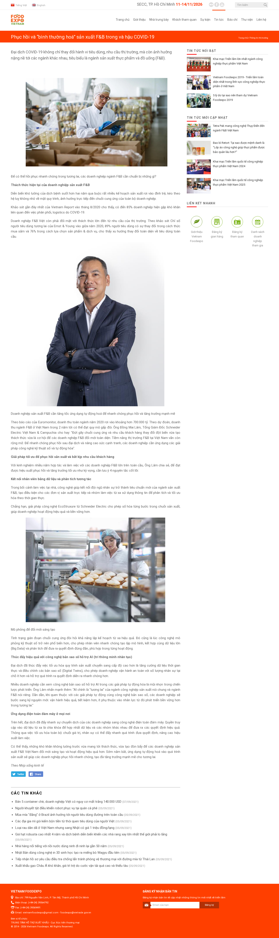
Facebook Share (36, 774)
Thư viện (247, 19)
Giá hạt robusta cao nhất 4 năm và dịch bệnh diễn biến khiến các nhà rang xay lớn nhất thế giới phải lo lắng (91, 834)
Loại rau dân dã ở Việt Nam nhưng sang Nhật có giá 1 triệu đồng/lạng (64, 828)
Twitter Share (18, 774)
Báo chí (232, 19)
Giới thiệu (139, 19)
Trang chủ (122, 19)
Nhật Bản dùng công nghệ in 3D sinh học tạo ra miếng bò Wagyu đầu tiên (67, 853)
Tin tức (219, 19)
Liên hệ (261, 19)
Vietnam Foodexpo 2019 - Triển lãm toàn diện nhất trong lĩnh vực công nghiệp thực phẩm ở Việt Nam (239, 82)
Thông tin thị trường (259, 38)
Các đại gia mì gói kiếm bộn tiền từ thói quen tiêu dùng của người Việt (64, 821)
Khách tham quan (184, 19)
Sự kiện (205, 19)
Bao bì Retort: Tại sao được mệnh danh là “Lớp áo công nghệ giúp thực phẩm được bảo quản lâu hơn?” (239, 147)
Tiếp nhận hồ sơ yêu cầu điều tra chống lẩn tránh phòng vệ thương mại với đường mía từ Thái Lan (85, 859)
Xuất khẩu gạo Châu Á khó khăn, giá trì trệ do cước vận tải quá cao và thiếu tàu (71, 866)
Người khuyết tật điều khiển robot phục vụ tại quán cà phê (56, 808)
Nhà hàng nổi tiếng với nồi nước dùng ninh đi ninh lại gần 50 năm (61, 846)
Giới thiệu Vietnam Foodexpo (196, 236)
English (41, 5)
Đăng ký (209, 905)
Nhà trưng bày (159, 19)
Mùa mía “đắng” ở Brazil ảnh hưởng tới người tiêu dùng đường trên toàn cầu (69, 815)
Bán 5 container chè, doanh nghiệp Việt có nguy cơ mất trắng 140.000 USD (68, 802)
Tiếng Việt (21, 5)
